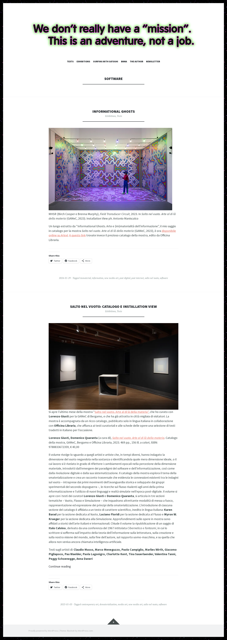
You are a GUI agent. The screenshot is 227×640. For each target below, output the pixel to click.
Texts (70, 61)
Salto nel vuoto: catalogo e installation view (113, 306)
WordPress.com (85, 630)
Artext (64, 235)
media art (122, 604)
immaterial (85, 278)
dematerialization (108, 604)
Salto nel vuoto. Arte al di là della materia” (122, 412)
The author (136, 61)
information (97, 278)
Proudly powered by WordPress (43, 630)
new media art (111, 278)
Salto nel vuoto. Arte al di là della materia (138, 438)
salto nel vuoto (152, 278)
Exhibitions (83, 61)
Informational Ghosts (113, 111)
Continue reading (60, 566)
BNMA (124, 61)
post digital (125, 278)
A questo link (77, 235)
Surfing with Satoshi (105, 61)
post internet (137, 278)
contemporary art (90, 604)
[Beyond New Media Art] (113, 34)
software (164, 278)
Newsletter (153, 61)
